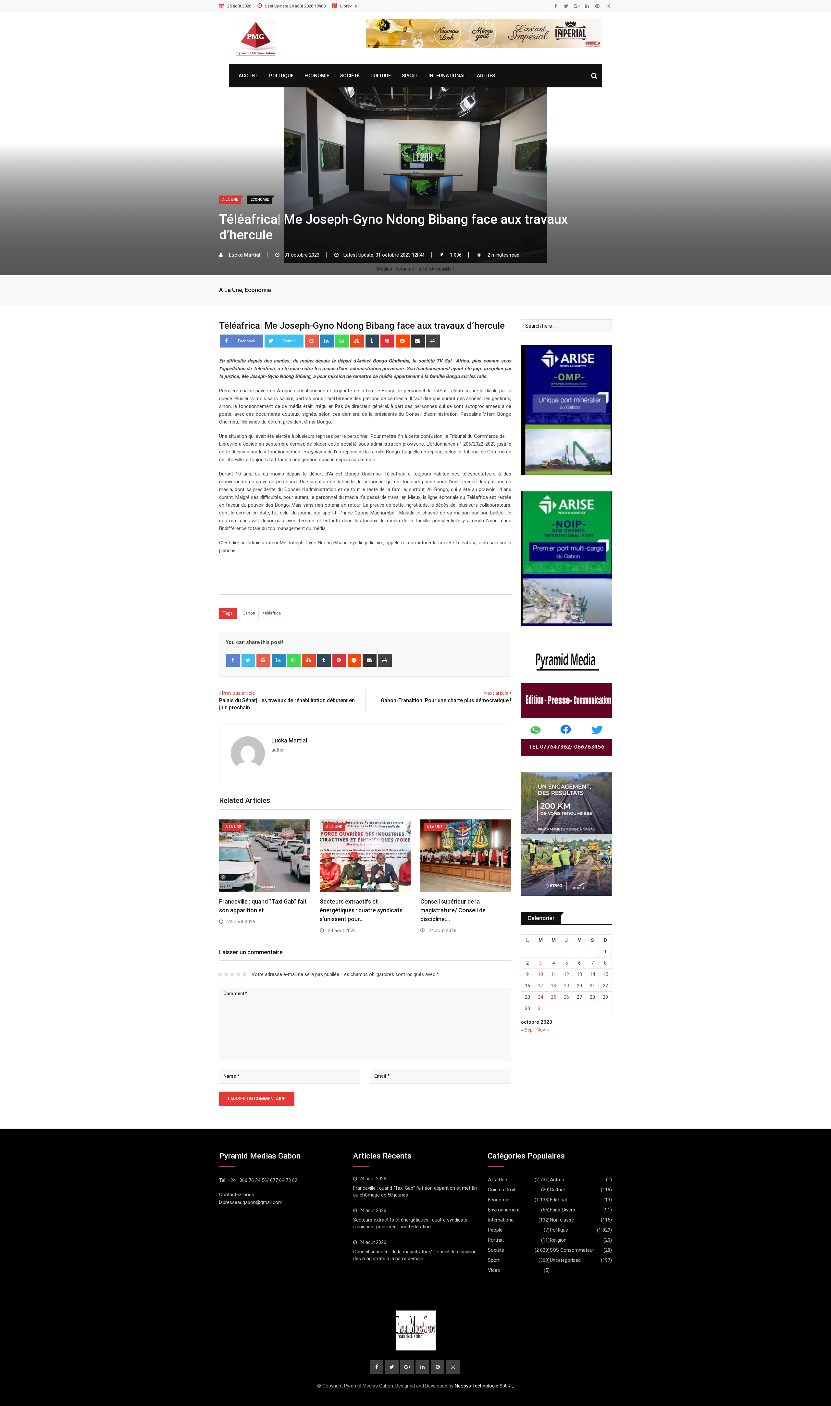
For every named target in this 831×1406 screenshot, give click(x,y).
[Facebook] (233, 660)
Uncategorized (565, 1260)
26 (566, 997)
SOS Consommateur (572, 1250)
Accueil (248, 76)
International (447, 76)
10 (540, 974)
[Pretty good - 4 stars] (238, 974)
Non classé (562, 1220)
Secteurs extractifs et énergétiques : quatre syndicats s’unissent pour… (361, 910)
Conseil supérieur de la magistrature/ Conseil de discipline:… (453, 910)
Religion (558, 1240)
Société (349, 76)
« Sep (527, 1030)
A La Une (230, 289)
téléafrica (272, 613)
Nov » (543, 1030)
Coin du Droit (501, 1190)
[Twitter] (248, 660)
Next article (496, 693)
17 (540, 986)
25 (553, 997)
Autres (486, 76)
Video (494, 1270)
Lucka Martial (289, 740)
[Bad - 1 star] (220, 974)
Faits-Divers (562, 1210)
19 (566, 986)
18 (553, 986)
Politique (281, 76)
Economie (316, 76)
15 (605, 974)
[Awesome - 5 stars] (245, 974)
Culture (380, 76)
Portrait (496, 1240)
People (495, 1230)
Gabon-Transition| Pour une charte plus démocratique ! (446, 700)
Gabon (248, 613)
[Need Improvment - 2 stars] (226, 974)
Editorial (558, 1200)
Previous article (238, 693)
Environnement (504, 1210)
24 (540, 997)
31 (540, 1008)
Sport (409, 76)
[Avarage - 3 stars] (232, 974)
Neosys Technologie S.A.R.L (484, 1386)
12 (566, 974)
